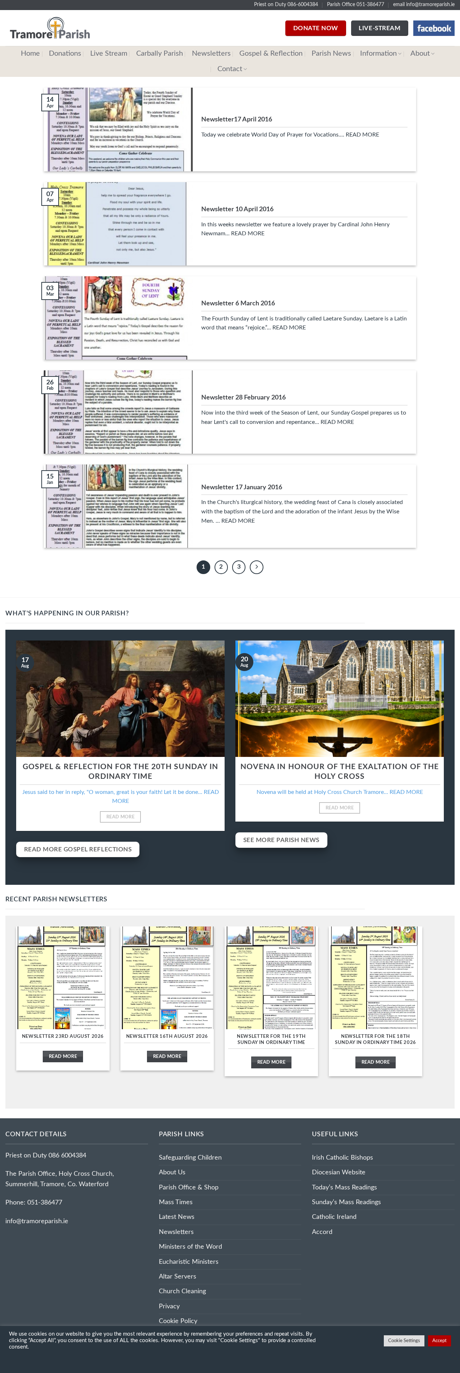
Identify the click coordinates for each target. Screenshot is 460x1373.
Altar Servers (177, 1276)
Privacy (169, 1306)
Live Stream (108, 53)
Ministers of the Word (190, 1247)
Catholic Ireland (334, 1217)
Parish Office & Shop (188, 1187)
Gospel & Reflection (271, 53)
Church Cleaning (182, 1291)
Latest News (176, 1217)
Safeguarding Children (190, 1158)
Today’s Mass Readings (344, 1187)
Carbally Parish (159, 53)
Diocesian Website (338, 1172)
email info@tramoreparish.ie (424, 4)
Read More (120, 817)
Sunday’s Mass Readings (346, 1202)
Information (378, 53)
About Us (172, 1172)
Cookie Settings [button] (404, 1341)
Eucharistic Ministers (188, 1262)
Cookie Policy (178, 1321)
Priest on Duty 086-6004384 (286, 4)
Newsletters (211, 53)
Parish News (331, 53)
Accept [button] (439, 1341)
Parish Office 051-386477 (355, 4)
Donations (65, 53)
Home (30, 53)
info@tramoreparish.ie (36, 1221)
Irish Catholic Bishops (342, 1158)
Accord (322, 1232)
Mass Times (176, 1202)
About (420, 53)
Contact (229, 69)
